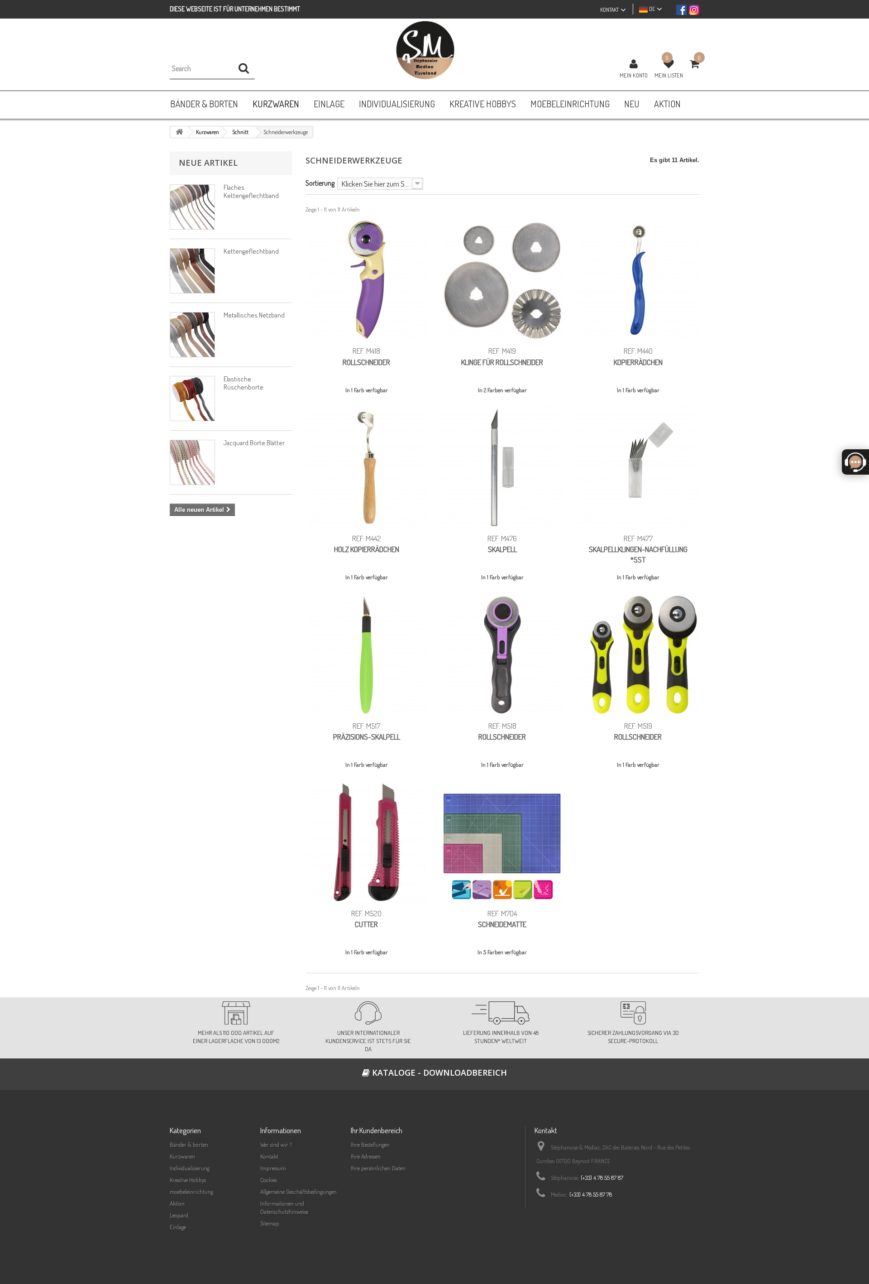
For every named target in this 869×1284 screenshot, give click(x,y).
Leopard (179, 1215)
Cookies (268, 1179)
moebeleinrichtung (191, 1191)
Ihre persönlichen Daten (378, 1168)
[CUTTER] (367, 842)
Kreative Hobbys (188, 1179)
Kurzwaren (182, 1156)
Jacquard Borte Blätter (254, 442)
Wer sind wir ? (276, 1144)
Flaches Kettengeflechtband (251, 191)
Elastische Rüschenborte (243, 383)
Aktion (177, 1203)
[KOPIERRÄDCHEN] (638, 280)
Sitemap (269, 1223)
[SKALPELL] (502, 467)
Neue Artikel (208, 162)
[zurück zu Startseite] (179, 132)
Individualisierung (190, 1168)
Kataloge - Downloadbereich (438, 1072)
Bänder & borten (189, 1144)
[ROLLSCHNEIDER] (367, 280)
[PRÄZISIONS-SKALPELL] (367, 655)
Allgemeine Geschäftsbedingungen (298, 1191)
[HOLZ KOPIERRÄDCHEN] (367, 467)
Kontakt (269, 1156)
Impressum (273, 1168)
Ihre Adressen (366, 1156)
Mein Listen (668, 75)
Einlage (178, 1227)
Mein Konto (634, 75)
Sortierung (320, 182)
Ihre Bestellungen (370, 1144)
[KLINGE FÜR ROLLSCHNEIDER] (502, 280)
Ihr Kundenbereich (376, 1130)
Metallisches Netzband (254, 315)
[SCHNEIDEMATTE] (502, 842)
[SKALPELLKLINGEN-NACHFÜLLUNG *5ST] (638, 467)
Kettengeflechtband (251, 251)
